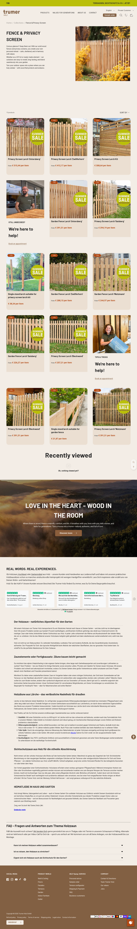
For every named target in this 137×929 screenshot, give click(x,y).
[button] (133, 467)
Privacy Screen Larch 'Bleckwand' (67, 356)
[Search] (121, 15)
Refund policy (11, 917)
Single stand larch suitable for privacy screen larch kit (22, 296)
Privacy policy (21, 917)
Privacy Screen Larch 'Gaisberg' (109, 221)
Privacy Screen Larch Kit (106, 159)
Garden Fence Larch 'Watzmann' (109, 294)
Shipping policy (46, 917)
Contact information (69, 917)
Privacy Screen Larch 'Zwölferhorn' (67, 159)
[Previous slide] (10, 3)
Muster (73, 733)
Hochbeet (22, 574)
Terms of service (33, 917)
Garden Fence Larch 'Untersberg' (66, 221)
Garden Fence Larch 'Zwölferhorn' (67, 294)
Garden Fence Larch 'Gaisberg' (22, 356)
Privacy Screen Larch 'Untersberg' (24, 159)
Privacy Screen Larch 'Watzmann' (110, 429)
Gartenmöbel (36, 574)
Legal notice (57, 917)
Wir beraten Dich (40, 831)
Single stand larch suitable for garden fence (65, 430)
